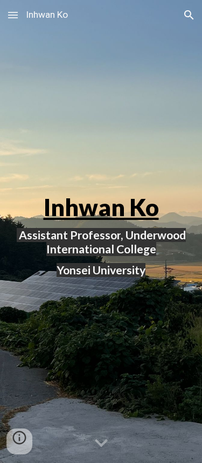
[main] (101, 232)
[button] (13, 15)
